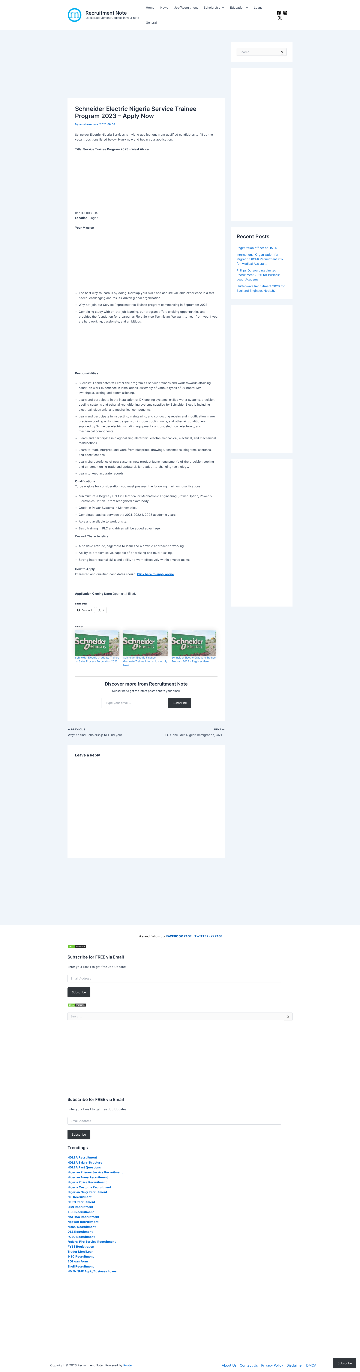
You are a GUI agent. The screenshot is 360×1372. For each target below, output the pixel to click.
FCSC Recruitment (81, 1237)
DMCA (311, 1365)
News (164, 7)
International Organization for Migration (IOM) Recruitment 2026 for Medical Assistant (261, 259)
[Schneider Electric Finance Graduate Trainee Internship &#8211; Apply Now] (145, 643)
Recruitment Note (106, 13)
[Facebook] (279, 13)
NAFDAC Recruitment (83, 1217)
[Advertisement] (146, 70)
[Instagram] (285, 13)
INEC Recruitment (81, 1256)
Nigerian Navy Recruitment (87, 1192)
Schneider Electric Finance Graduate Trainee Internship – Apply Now (145, 661)
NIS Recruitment (80, 1197)
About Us (229, 1365)
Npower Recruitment (83, 1222)
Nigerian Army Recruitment (88, 1177)
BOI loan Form (78, 1261)
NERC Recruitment (81, 1202)
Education (237, 7)
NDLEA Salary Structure (85, 1162)
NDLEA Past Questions (84, 1167)
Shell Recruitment (81, 1266)
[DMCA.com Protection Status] (77, 946)
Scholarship (212, 7)
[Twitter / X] (280, 18)
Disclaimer (294, 1365)
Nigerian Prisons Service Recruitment (95, 1172)
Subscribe (180, 703)
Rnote (127, 1365)
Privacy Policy (272, 1365)
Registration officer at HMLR (257, 248)
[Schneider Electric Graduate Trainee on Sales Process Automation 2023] (97, 643)
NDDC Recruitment (82, 1227)
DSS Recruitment (80, 1232)
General (151, 22)
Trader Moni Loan (80, 1251)
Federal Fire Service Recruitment (92, 1241)
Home (150, 7)
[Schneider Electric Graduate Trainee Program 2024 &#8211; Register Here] (194, 643)
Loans (258, 7)
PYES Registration (81, 1246)
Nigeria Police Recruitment (87, 1182)
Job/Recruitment (186, 7)
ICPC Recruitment (81, 1212)
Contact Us (249, 1365)
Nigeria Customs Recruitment (89, 1187)
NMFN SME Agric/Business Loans (92, 1271)
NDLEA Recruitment (82, 1157)
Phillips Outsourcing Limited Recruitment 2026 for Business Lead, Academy (258, 274)
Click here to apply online (155, 574)
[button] (222, 7)
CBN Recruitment (80, 1207)
